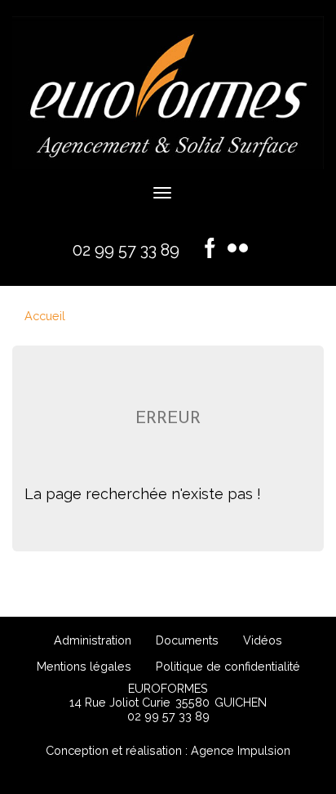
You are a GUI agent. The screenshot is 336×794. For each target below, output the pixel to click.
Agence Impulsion (240, 750)
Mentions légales (84, 666)
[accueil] (168, 163)
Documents (187, 640)
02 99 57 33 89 (126, 250)
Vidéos (262, 640)
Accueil (44, 316)
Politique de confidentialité (228, 666)
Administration (92, 640)
